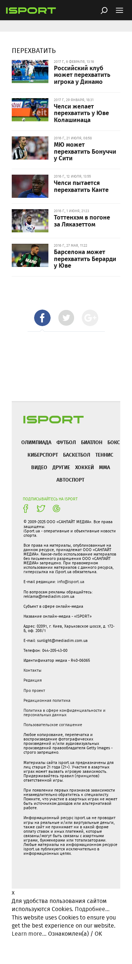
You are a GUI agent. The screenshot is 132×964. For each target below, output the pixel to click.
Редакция (32, 680)
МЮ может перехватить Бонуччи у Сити (85, 151)
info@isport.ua (70, 582)
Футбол (66, 442)
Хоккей (84, 467)
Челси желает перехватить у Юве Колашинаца (81, 112)
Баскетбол (76, 454)
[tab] (42, 318)
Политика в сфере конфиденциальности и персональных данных (64, 712)
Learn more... (29, 933)
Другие (61, 467)
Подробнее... (92, 909)
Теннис (104, 454)
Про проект (34, 690)
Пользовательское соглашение (52, 725)
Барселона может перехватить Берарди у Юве (85, 258)
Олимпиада (36, 442)
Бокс (113, 442)
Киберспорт (42, 454)
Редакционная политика (46, 700)
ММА (104, 467)
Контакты (32, 670)
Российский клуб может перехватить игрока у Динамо (82, 74)
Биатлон (91, 442)
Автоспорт (70, 479)
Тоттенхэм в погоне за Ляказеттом (82, 220)
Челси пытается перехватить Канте (81, 186)
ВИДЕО (39, 467)
